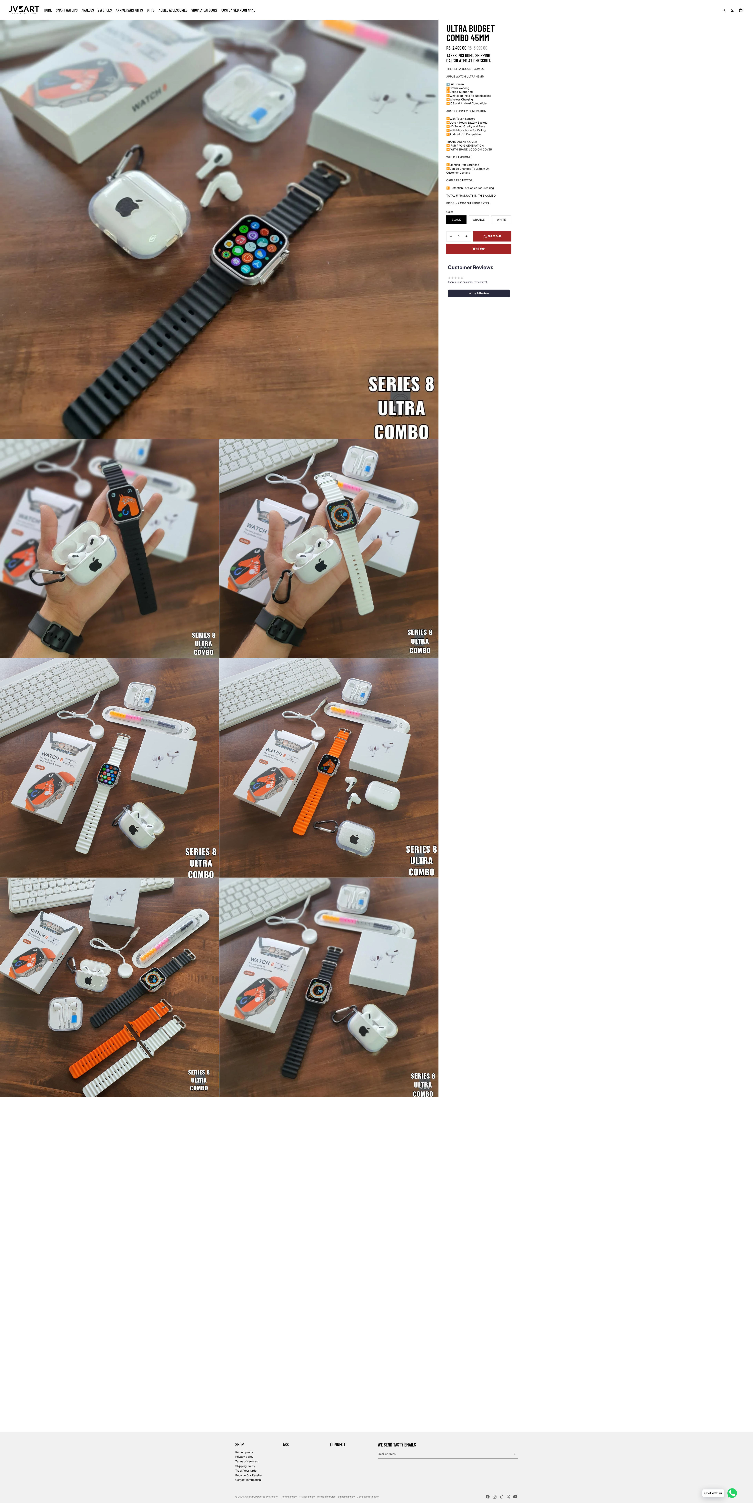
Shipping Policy (245, 1466)
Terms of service (326, 1496)
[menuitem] (48, 10)
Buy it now (479, 248)
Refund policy (244, 1452)
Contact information (368, 1496)
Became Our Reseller (248, 1475)
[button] (479, 293)
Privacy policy (244, 1456)
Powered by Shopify (266, 1496)
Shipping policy (346, 1496)
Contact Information (248, 1479)
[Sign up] (514, 1454)
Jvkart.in (249, 1496)
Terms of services (246, 1461)
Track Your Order (246, 1470)
